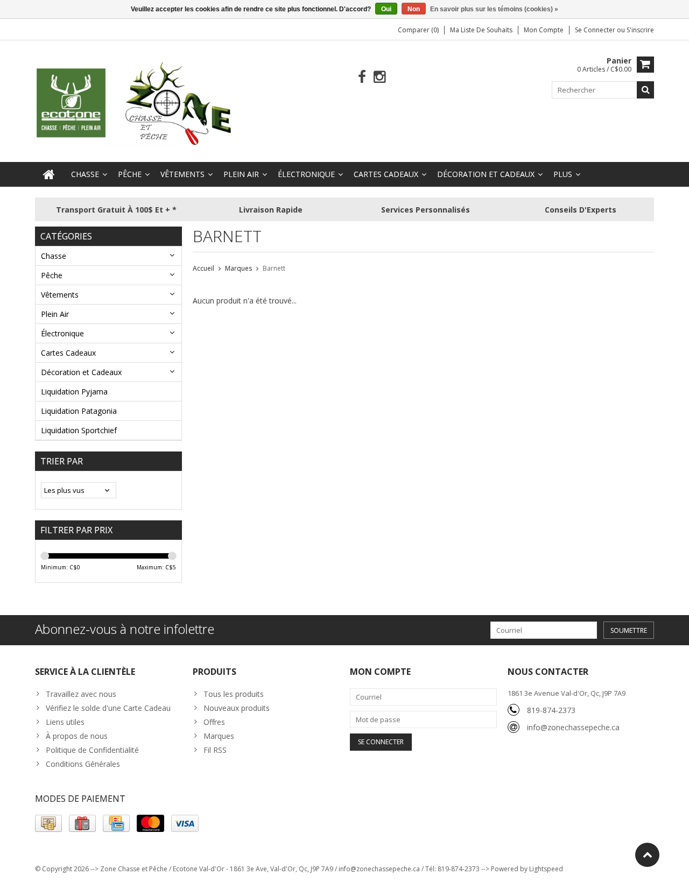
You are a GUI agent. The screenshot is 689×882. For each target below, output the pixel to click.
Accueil (203, 268)
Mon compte (544, 29)
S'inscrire (640, 29)
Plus (562, 174)
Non (413, 9)
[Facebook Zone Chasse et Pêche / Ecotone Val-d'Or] (362, 77)
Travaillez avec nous (81, 694)
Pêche (130, 174)
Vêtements (182, 174)
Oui (386, 9)
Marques (238, 268)
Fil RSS (215, 750)
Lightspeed (546, 868)
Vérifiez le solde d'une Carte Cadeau (108, 708)
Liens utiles (65, 722)
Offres (214, 722)
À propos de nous (77, 736)
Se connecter (596, 29)
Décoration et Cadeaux (486, 174)
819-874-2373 (551, 710)
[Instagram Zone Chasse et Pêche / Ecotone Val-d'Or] (379, 77)
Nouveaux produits (236, 708)
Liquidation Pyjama (74, 391)
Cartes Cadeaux (386, 174)
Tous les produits (233, 694)
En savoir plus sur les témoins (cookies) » (494, 9)
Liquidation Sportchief (79, 430)
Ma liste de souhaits (481, 29)
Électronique (306, 174)
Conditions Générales (83, 764)
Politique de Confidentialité (92, 750)
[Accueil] (49, 174)
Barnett (274, 268)
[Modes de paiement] (48, 823)
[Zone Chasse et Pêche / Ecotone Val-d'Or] (134, 103)
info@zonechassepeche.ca (573, 727)
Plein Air (241, 174)
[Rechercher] (645, 89)
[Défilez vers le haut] (647, 855)
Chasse (85, 174)
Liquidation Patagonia (79, 411)
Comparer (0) (418, 29)
